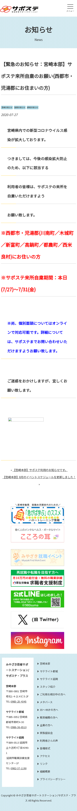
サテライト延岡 (49, 679)
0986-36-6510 (18, 727)
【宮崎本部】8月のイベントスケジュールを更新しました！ (39, 477)
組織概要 (45, 771)
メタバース (46, 702)
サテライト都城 (49, 671)
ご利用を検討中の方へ (53, 694)
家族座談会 (46, 733)
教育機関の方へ (49, 717)
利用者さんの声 (49, 740)
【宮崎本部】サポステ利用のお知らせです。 (40, 470)
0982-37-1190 (18, 768)
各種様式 (45, 748)
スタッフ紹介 (47, 686)
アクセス (45, 756)
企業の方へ (46, 725)
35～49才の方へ (49, 710)
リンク (44, 764)
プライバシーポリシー (53, 779)
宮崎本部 (45, 663)
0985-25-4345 (18, 701)
